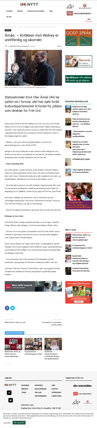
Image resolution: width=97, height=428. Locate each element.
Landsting (56, 396)
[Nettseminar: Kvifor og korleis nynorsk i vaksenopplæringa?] (13, 344)
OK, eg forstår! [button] (19, 423)
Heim (6, 27)
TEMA (23, 392)
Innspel (24, 389)
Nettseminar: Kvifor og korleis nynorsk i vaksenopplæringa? (12, 354)
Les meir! (7, 423)
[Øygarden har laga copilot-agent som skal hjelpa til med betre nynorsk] (68, 109)
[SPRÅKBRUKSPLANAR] (68, 162)
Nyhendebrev (41, 396)
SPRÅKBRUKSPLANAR (81, 159)
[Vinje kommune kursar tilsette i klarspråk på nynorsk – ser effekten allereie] (68, 121)
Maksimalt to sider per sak (15, 322)
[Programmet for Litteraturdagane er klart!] (33, 344)
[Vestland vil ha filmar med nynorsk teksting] (68, 271)
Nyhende (14, 27)
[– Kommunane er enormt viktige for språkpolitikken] (68, 134)
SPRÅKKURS (56, 392)
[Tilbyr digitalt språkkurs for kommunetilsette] (68, 172)
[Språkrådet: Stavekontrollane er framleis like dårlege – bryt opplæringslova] (53, 344)
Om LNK (38, 392)
